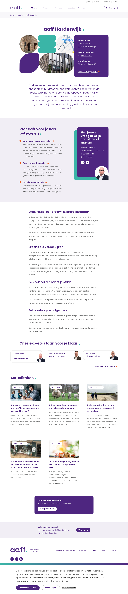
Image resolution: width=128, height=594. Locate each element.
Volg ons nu (83, 530)
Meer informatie (69, 588)
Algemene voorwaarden (65, 550)
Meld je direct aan (47, 509)
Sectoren (59, 8)
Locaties (71, 8)
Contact (107, 2)
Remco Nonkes (20, 358)
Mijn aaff (88, 2)
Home (12, 15)
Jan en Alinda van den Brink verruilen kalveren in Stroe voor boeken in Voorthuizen (24, 464)
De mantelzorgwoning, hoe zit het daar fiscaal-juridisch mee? (64, 464)
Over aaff (82, 8)
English (115, 2)
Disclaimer (104, 550)
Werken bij (97, 2)
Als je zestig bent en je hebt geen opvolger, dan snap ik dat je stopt (101, 408)
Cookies (93, 550)
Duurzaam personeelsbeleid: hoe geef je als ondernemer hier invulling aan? (25, 408)
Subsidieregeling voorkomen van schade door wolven (63, 407)
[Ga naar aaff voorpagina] (16, 8)
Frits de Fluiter (93, 356)
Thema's (34, 8)
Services (46, 8)
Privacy (115, 550)
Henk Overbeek (57, 356)
